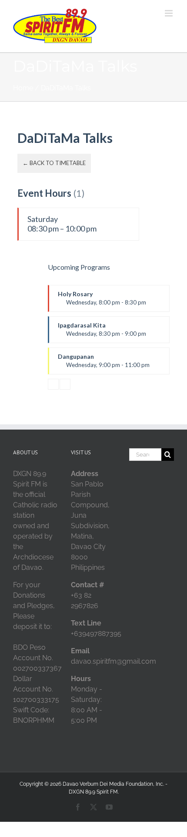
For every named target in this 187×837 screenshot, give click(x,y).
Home (23, 88)
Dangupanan (104, 360)
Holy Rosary (102, 298)
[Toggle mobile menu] (169, 13)
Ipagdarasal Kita (102, 329)
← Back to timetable (54, 162)
